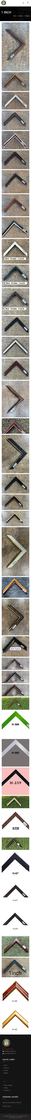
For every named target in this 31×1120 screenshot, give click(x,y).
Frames (21, 16)
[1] (15, 46)
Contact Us (7, 1090)
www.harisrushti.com (10, 1053)
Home (15, 16)
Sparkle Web (19, 1117)
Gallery (6, 1073)
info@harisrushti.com (10, 1051)
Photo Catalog (8, 1085)
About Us (6, 1068)
